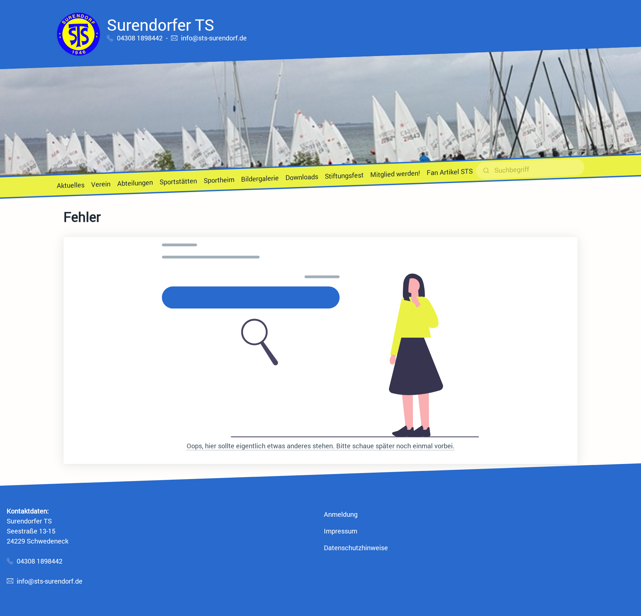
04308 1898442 (140, 37)
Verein (101, 183)
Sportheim (219, 180)
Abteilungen (135, 183)
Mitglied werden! (395, 173)
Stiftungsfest (344, 175)
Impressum (340, 530)
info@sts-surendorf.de (214, 37)
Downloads (301, 177)
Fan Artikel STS (450, 172)
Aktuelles (70, 185)
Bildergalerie (260, 178)
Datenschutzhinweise (356, 547)
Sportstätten (178, 181)
